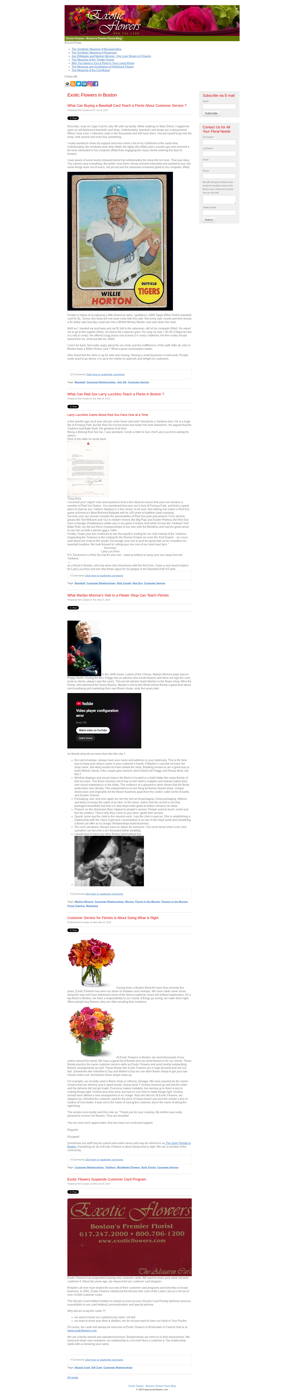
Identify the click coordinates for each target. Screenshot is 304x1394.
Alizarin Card (82, 1367)
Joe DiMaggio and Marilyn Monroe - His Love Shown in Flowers (111, 56)
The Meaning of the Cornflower (91, 70)
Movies (129, 901)
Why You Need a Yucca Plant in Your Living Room (103, 63)
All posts (72, 1377)
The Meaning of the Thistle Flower (93, 59)
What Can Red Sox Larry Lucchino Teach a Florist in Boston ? (115, 394)
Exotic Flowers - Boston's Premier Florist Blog (152, 1386)
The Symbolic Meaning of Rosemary (94, 52)
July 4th (122, 382)
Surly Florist (148, 1167)
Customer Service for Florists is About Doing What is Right (113, 918)
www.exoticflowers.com (82, 1330)
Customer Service (138, 382)
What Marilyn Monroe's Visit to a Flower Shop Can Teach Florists (118, 595)
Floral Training (76, 905)
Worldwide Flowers (128, 1167)
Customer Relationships (101, 382)
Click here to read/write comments (106, 374)
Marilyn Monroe (84, 901)
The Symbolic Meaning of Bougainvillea (96, 49)
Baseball (80, 382)
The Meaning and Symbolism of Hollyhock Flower (103, 66)
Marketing (92, 905)
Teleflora (110, 1167)
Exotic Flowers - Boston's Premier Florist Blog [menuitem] (94, 38)
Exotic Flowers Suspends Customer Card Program (106, 1179)
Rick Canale (124, 583)
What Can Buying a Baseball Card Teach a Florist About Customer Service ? (126, 105)
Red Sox (138, 583)
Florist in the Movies (147, 901)
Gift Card (96, 1367)
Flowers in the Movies (174, 901)
